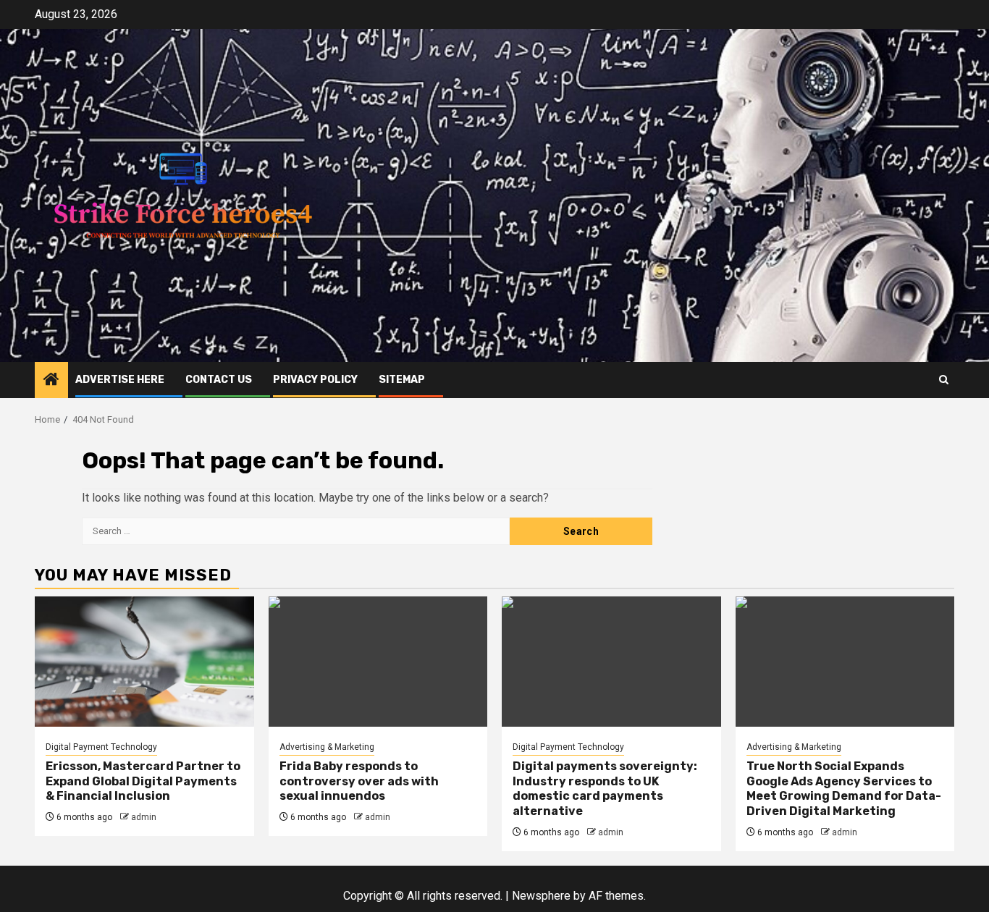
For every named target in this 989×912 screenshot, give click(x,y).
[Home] (51, 381)
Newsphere (541, 896)
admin (143, 817)
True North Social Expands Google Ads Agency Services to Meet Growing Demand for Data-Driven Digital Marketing (843, 788)
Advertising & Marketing (326, 747)
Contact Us (218, 379)
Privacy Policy (315, 379)
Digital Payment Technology (101, 747)
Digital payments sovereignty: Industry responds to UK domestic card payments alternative (605, 788)
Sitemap (402, 379)
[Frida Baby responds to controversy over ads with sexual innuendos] (378, 661)
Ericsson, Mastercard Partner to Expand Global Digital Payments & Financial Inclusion (143, 781)
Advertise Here (119, 379)
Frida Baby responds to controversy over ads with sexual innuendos (359, 781)
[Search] (944, 380)
